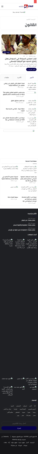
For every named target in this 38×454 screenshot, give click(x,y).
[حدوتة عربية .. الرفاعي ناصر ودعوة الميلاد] (31, 112)
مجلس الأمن (10, 412)
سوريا (29, 412)
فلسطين (17, 412)
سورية (23, 412)
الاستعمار (18, 406)
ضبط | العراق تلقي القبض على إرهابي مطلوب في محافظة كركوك (14, 84)
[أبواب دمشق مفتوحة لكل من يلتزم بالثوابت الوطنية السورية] (31, 389)
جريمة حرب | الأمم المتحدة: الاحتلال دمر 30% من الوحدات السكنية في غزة (14, 119)
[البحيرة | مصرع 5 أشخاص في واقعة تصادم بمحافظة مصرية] (9, 170)
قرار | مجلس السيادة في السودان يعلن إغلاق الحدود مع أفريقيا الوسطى (21, 60)
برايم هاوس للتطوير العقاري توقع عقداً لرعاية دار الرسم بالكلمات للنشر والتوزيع (14, 93)
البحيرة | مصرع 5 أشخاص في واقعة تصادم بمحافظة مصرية (10, 178)
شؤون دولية (14, 442)
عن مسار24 (14, 445)
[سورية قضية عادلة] (9, 190)
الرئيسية (33, 19)
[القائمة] (2, 7)
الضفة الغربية (23, 409)
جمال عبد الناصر (7, 409)
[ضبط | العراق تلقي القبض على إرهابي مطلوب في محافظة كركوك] (31, 86)
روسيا (34, 412)
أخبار (30, 406)
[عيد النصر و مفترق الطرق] (31, 103)
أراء (9, 442)
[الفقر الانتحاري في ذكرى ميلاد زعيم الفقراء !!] (19, 389)
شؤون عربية (22, 442)
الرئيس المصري (32, 409)
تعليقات (6, 77)
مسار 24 (28, 415)
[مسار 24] (26, 6)
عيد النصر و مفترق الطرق (18, 100)
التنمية (12, 406)
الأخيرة (19, 77)
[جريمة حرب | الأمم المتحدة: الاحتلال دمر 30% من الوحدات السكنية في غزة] (31, 122)
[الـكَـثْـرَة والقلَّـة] (7, 381)
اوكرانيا (15, 409)
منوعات (25, 445)
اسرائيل (25, 406)
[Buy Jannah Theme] (19, 12)
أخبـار (27, 442)
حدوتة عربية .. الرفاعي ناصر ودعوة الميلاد (15, 110)
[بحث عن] (36, 7)
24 (35, 406)
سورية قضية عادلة (13, 197)
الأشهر (32, 77)
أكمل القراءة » (31, 69)
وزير (18, 415)
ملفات (5, 442)
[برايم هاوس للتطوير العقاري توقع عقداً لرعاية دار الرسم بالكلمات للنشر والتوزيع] (31, 94)
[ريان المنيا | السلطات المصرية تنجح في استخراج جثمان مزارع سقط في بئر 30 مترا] (28, 170)
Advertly (6, 436)
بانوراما (20, 445)
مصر (23, 415)
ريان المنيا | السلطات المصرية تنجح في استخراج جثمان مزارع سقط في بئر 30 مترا (28, 179)
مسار (34, 415)
